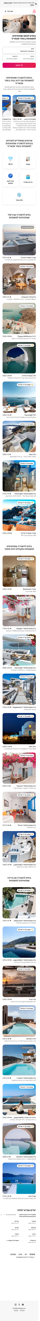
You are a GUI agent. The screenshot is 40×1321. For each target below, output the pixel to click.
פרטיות (22, 1310)
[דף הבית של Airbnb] (34, 11)
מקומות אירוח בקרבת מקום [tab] (27, 1215)
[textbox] (27, 58)
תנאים (16, 1310)
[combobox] (19, 51)
